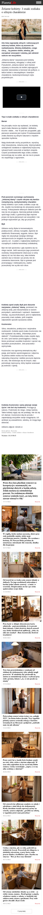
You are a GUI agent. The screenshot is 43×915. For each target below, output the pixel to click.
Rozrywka (37, 501)
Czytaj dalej (21, 911)
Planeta (9, 2)
